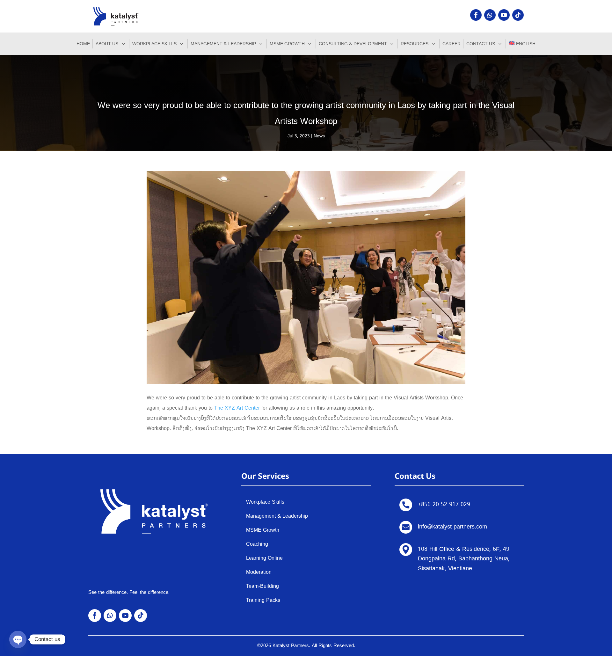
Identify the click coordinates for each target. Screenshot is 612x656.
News (319, 136)
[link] (237, 408)
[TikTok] (518, 15)
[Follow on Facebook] (476, 15)
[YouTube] (504, 15)
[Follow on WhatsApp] (490, 15)
